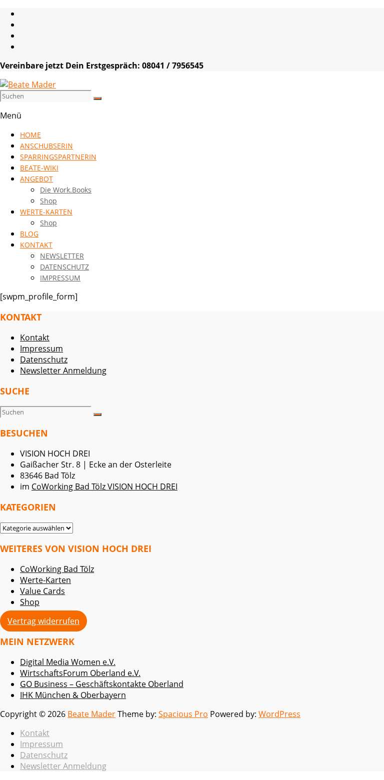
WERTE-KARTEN (46, 211)
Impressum (41, 348)
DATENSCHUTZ (64, 267)
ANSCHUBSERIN (46, 145)
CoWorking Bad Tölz (57, 569)
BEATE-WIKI (39, 167)
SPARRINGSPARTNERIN (58, 157)
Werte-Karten (45, 580)
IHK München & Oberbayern (73, 695)
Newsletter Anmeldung (63, 370)
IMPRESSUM (60, 277)
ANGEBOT (36, 179)
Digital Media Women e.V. (68, 662)
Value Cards (42, 591)
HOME (30, 135)
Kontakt (35, 337)
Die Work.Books (66, 189)
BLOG (29, 233)
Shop (48, 201)
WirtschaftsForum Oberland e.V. (80, 673)
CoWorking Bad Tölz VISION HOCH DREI (105, 486)
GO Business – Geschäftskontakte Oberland (102, 684)
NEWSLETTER (62, 255)
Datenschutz (44, 359)
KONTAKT (36, 245)
